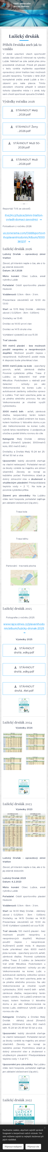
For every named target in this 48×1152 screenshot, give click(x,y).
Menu (44, 5)
